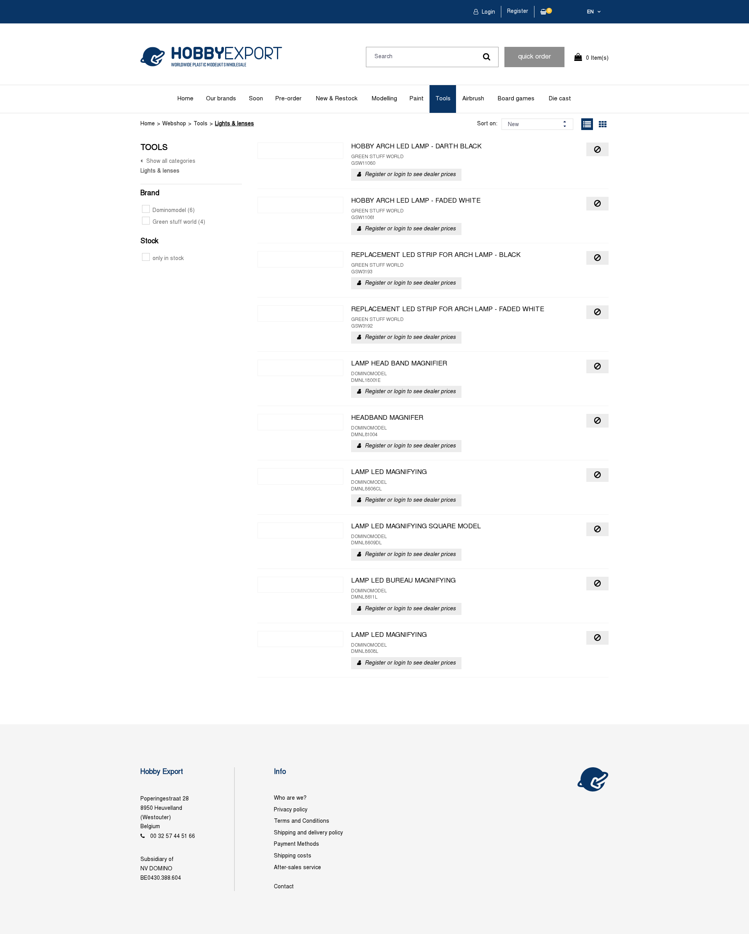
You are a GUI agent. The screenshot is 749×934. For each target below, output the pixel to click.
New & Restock (336, 99)
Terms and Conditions (301, 821)
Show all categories (170, 161)
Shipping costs (292, 856)
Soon (256, 99)
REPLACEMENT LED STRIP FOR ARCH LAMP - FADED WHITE (447, 310)
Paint (416, 99)
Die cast (559, 99)
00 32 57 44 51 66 (172, 836)
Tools (443, 99)
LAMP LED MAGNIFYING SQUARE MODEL (416, 527)
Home (185, 99)
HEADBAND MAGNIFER (387, 418)
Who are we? (290, 798)
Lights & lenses (234, 124)
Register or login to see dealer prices (410, 174)
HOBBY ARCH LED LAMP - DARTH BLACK (416, 147)
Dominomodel (174, 210)
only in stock (168, 258)
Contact (284, 886)
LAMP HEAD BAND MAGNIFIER (399, 364)
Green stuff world (179, 222)
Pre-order (288, 99)
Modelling (384, 99)
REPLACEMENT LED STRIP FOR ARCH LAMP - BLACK (436, 255)
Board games (516, 99)
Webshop (174, 124)
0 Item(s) (597, 58)
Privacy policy (290, 810)
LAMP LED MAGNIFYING (389, 472)
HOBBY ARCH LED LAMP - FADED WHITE (416, 201)
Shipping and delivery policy (308, 833)
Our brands (221, 99)
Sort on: (487, 124)
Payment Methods (296, 844)
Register (517, 11)
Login (487, 12)
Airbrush (473, 99)
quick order (534, 57)
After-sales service (297, 867)
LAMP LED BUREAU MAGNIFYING (403, 581)
